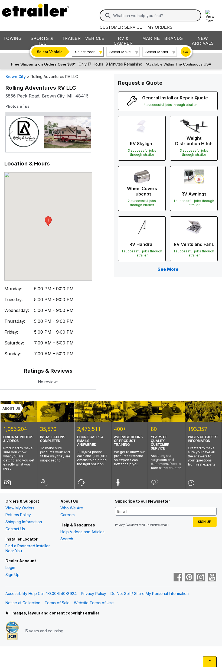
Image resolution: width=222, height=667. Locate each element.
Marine (151, 38)
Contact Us (15, 528)
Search (66, 538)
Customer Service (121, 27)
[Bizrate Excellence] (12, 631)
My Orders (160, 27)
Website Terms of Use (94, 602)
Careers (67, 514)
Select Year (85, 52)
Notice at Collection (22, 602)
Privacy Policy (93, 593)
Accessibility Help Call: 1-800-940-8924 (41, 593)
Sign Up (12, 574)
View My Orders (19, 508)
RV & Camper (123, 40)
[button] (12, 135)
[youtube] (212, 578)
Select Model (156, 52)
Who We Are (71, 508)
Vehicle (95, 38)
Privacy (120, 524)
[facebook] (177, 578)
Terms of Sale (57, 602)
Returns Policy (18, 514)
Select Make (120, 52)
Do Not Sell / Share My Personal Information (149, 593)
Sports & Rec (42, 40)
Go (185, 52)
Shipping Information (23, 521)
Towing (13, 38)
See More (168, 269)
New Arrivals (203, 40)
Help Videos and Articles (82, 531)
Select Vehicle (50, 52)
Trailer (71, 38)
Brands (173, 38)
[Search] (108, 16)
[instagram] (200, 578)
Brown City (15, 76)
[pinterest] (189, 578)
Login (10, 567)
